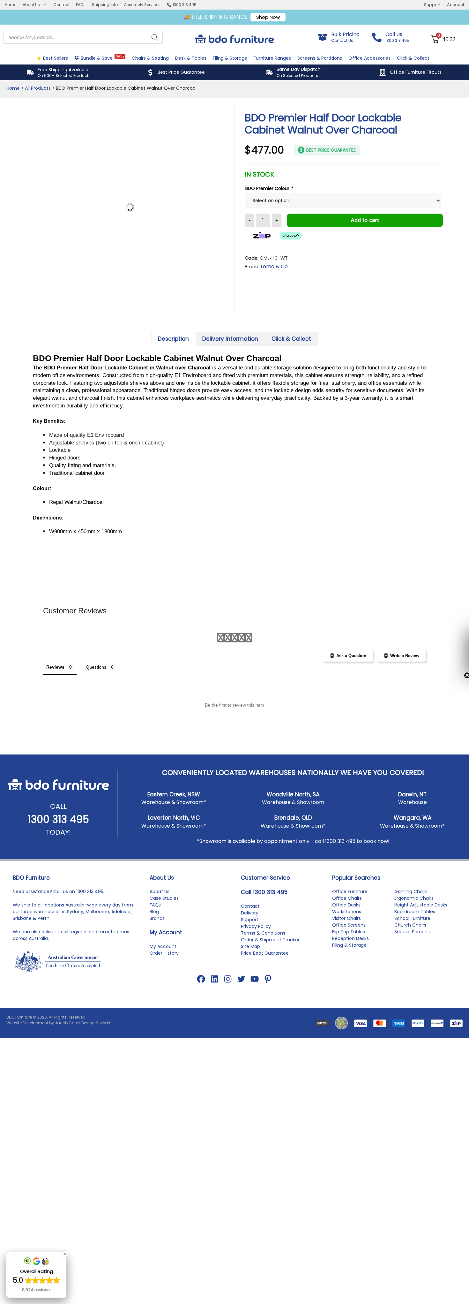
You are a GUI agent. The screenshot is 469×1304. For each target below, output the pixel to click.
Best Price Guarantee (181, 72)
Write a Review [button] (404, 687)
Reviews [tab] (54, 698)
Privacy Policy (256, 957)
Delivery (249, 944)
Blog (154, 943)
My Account (163, 977)
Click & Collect (413, 58)
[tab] (173, 370)
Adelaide (120, 943)
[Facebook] (201, 1010)
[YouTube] (254, 1010)
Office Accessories (369, 58)
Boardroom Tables (414, 943)
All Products (38, 88)
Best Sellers (55, 58)
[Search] (155, 37)
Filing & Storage (230, 58)
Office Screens (349, 956)
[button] (461, 652)
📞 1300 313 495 (182, 4)
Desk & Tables (190, 58)
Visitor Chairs (346, 949)
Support (432, 5)
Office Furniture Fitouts (416, 72)
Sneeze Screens (412, 963)
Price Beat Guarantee (265, 984)
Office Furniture (350, 923)
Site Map (250, 977)
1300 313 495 (58, 850)
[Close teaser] (451, 675)
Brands (157, 949)
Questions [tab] (95, 698)
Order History (164, 984)
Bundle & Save (102, 57)
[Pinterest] (268, 1010)
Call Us (393, 34)
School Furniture (412, 949)
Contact (61, 4)
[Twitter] (241, 1010)
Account (455, 5)
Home (10, 4)
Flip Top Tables (348, 963)
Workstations (346, 943)
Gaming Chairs (411, 923)
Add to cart (365, 220)
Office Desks (346, 936)
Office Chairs (347, 929)
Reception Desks (350, 970)
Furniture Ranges (272, 58)
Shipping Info (105, 4)
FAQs (81, 4)
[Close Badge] (65, 1254)
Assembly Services (142, 4)
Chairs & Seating (150, 58)
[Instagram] (228, 1010)
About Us (31, 4)
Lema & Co (274, 266)
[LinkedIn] (214, 1010)
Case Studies (164, 929)
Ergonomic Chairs (414, 929)
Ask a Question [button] (349, 687)
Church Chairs (410, 956)
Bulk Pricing (345, 34)
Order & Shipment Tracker (270, 971)
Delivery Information (230, 370)
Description (173, 370)
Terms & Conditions (263, 964)
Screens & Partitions (319, 58)
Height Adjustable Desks (420, 936)
